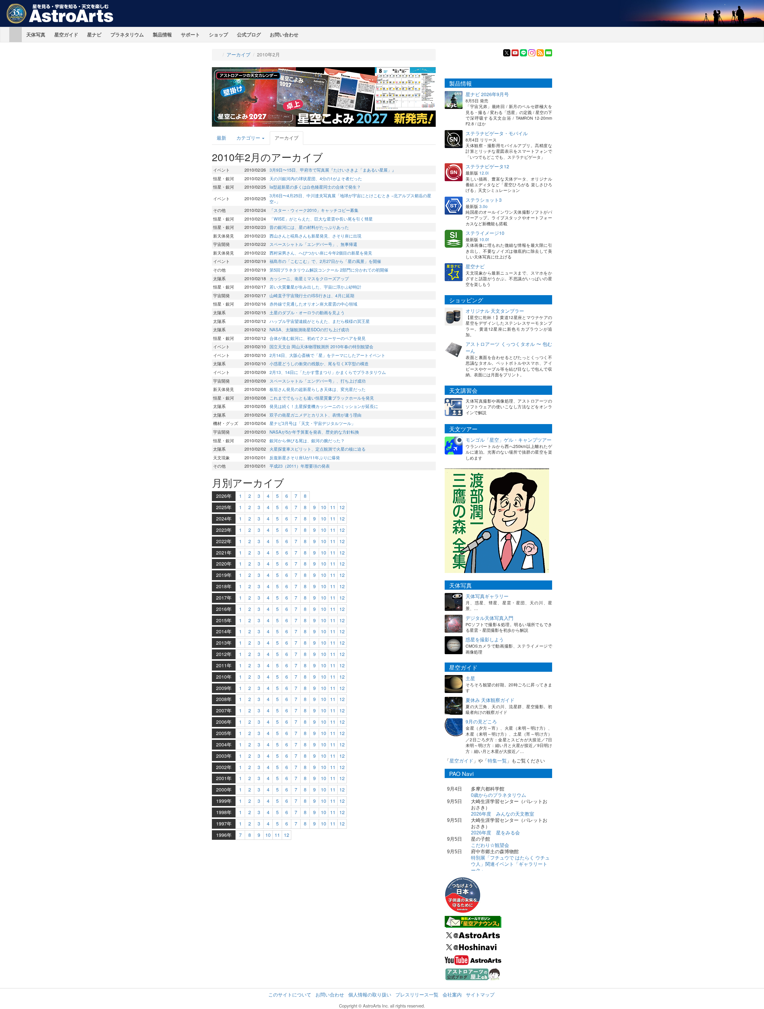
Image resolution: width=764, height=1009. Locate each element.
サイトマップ (480, 994)
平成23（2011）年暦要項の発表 (299, 466)
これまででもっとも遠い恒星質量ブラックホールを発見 (321, 398)
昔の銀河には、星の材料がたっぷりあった (309, 227)
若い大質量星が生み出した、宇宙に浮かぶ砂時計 (315, 287)
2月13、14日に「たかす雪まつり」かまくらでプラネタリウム (327, 372)
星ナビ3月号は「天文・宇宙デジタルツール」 (312, 423)
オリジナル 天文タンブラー (495, 310)
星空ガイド (66, 34)
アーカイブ (238, 54)
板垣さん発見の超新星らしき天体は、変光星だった (317, 389)
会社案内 (452, 994)
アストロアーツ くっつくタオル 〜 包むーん (509, 347)
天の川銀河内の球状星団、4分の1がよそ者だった (315, 178)
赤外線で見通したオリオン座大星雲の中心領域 (313, 304)
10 (323, 507)
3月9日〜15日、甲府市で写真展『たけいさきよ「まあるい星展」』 (332, 170)
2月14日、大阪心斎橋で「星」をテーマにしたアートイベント (327, 355)
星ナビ (94, 34)
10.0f (484, 239)
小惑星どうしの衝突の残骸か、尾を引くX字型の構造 (319, 363)
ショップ (218, 34)
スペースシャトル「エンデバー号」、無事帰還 (313, 244)
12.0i (484, 173)
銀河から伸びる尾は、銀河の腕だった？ (307, 440)
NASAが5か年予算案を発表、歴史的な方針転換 (314, 432)
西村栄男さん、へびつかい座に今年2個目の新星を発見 (320, 252)
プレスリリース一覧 (416, 994)
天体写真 (35, 34)
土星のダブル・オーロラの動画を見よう (307, 312)
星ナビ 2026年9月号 (487, 94)
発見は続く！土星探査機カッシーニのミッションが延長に (323, 406)
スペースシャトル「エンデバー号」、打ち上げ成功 (317, 381)
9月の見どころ (481, 721)
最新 (221, 137)
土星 (470, 678)
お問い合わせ (284, 34)
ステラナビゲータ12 (487, 166)
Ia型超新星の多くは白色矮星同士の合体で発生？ (315, 187)
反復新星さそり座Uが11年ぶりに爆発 (304, 457)
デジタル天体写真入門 (489, 617)
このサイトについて (289, 994)
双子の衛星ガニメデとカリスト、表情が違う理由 (315, 415)
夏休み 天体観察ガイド (490, 700)
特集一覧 (497, 760)
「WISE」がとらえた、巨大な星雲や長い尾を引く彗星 (321, 218)
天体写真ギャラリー (487, 596)
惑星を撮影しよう (485, 639)
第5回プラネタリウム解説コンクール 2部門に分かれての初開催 (328, 270)
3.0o (483, 206)
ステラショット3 (484, 199)
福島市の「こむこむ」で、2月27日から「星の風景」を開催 (325, 261)
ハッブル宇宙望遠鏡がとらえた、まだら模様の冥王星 (319, 321)
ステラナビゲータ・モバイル (497, 133)
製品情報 (162, 34)
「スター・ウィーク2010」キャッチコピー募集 (313, 210)
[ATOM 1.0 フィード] (540, 52)
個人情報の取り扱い (369, 994)
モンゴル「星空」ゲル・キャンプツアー (509, 439)
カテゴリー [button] (248, 137)
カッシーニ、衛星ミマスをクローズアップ (309, 278)
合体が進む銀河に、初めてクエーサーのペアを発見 (317, 338)
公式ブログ (249, 34)
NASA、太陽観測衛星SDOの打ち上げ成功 (309, 329)
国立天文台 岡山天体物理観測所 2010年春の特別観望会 (321, 346)
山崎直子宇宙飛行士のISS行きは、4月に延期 (311, 295)
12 (342, 507)
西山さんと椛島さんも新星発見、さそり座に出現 (315, 235)
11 (332, 507)
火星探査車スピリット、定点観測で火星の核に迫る (317, 449)
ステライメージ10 (485, 232)
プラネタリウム (127, 34)
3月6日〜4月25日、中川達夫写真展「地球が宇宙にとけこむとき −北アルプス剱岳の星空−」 (350, 198)
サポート (190, 34)
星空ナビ (475, 266)
